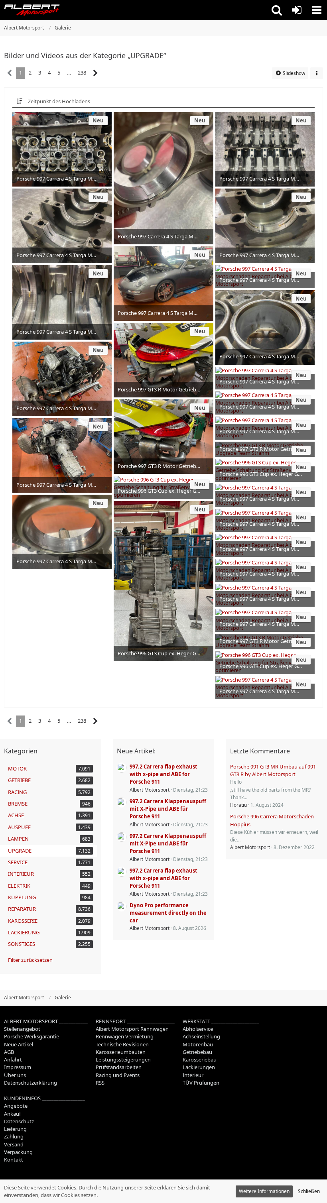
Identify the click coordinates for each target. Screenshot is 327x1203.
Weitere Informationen (264, 1191)
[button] (277, 10)
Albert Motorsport (149, 789)
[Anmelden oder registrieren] (297, 10)
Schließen (309, 1191)
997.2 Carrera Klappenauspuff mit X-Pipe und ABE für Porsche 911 (168, 809)
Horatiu (238, 805)
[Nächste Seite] (95, 73)
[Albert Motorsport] (31, 10)
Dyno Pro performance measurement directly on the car (168, 913)
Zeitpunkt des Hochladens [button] (59, 101)
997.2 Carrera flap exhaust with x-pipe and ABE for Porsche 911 (163, 774)
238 (82, 72)
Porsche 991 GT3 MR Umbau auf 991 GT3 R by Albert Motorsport (273, 770)
